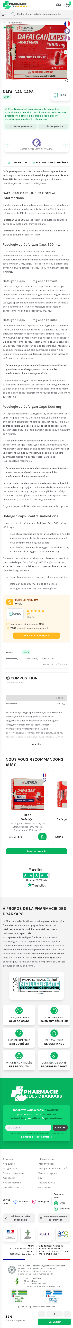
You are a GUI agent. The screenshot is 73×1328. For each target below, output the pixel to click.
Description (19, 162)
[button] (66, 81)
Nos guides (9, 1163)
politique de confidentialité (36, 1136)
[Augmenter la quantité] (67, 1314)
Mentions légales (47, 1173)
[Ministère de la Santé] (10, 1234)
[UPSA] (60, 95)
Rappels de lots (46, 1182)
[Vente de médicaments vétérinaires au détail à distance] (53, 1296)
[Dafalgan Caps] (36, 51)
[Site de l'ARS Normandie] (63, 1234)
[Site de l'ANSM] (45, 1234)
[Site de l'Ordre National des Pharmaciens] (27, 1234)
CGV (40, 1178)
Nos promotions (12, 1182)
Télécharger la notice (22, 126)
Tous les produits (36, 851)
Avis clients (9, 1178)
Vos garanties (10, 1168)
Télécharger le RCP (54, 126)
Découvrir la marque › (36, 635)
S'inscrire (60, 1127)
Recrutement (45, 1187)
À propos (8, 1159)
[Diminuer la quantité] (41, 1314)
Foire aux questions (13, 1173)
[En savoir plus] (67, 31)
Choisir (57, 1321)
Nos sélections (11, 1187)
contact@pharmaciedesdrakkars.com (42, 1286)
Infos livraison (46, 1163)
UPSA (6, 97)
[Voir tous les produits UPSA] (15, 614)
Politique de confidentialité (52, 1168)
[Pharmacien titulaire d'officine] (19, 1296)
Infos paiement (46, 1159)
